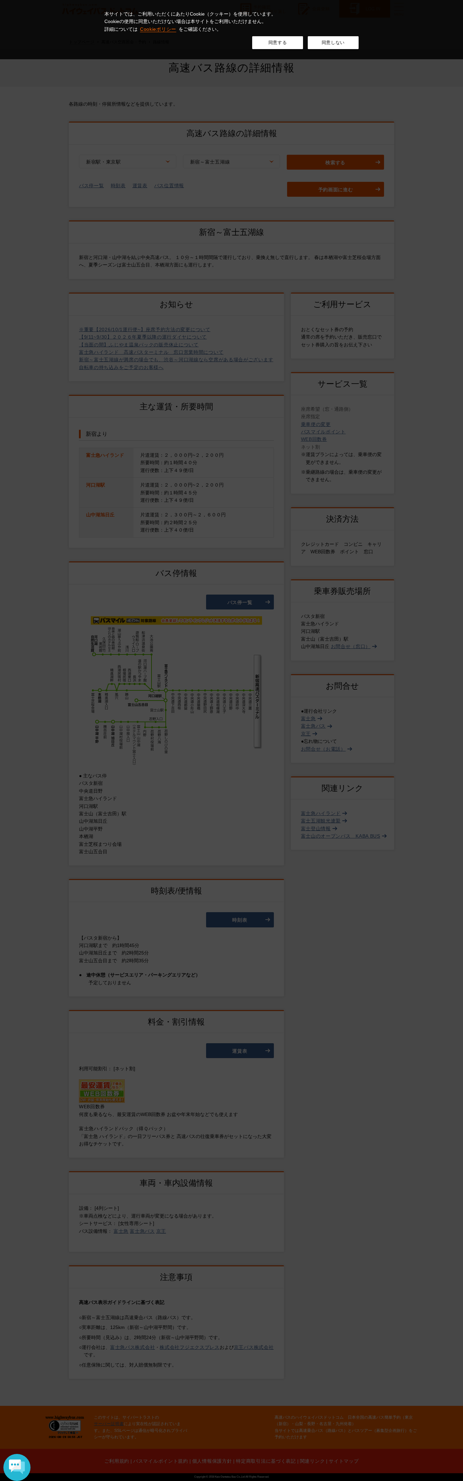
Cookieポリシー (158, 29)
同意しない (333, 42)
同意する (277, 42)
